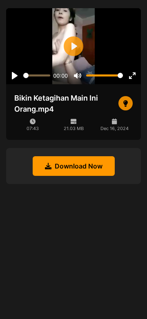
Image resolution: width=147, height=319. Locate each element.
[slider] (36, 75)
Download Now (78, 166)
